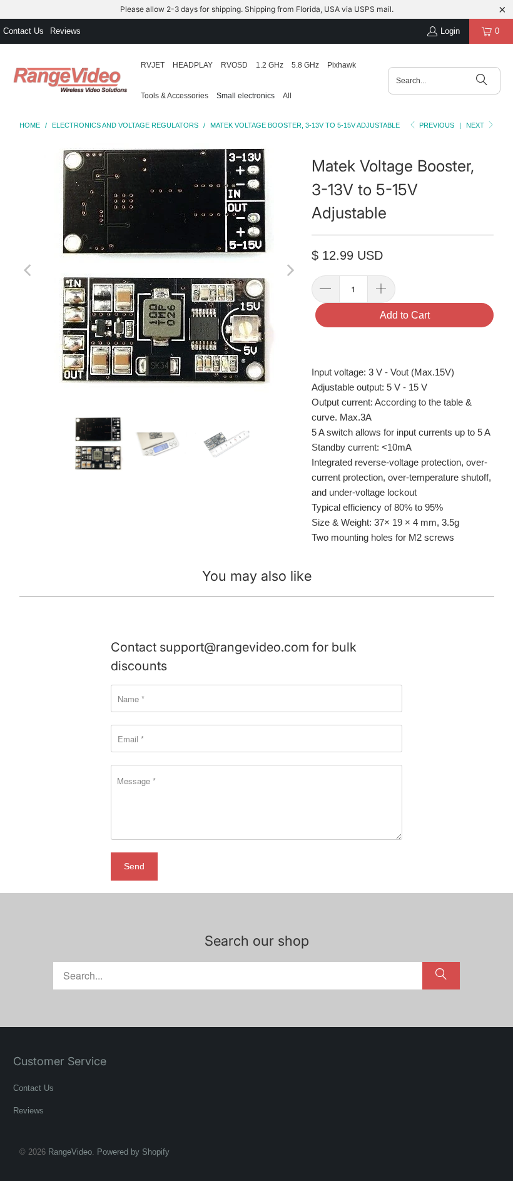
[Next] (290, 270)
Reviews (65, 31)
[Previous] (29, 270)
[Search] (481, 81)
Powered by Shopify (133, 1152)
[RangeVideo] (70, 81)
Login (450, 31)
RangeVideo (70, 1152)
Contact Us (23, 31)
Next (476, 125)
